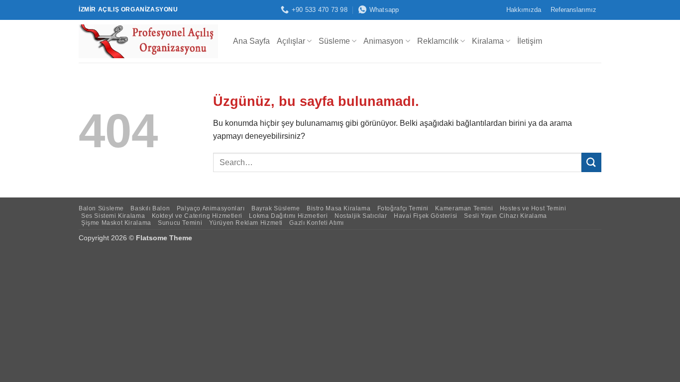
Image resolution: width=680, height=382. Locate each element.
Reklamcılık (437, 41)
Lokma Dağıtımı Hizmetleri (288, 215)
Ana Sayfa (251, 41)
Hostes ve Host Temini (533, 208)
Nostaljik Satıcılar (361, 215)
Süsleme (334, 41)
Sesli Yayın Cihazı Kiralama (505, 215)
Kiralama (488, 41)
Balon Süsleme (101, 208)
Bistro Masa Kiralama (338, 208)
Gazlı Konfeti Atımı (316, 222)
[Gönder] (591, 162)
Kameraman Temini (464, 208)
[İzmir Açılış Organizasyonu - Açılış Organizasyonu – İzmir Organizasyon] (148, 41)
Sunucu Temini (180, 222)
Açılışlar (291, 41)
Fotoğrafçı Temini (403, 208)
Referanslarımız (573, 9)
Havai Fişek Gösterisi (425, 215)
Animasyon (383, 41)
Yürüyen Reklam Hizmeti (246, 222)
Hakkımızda (523, 9)
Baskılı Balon (150, 208)
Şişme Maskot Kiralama (116, 222)
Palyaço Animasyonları (211, 208)
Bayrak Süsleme (275, 208)
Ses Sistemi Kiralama (113, 215)
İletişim (529, 41)
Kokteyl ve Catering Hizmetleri (197, 215)
